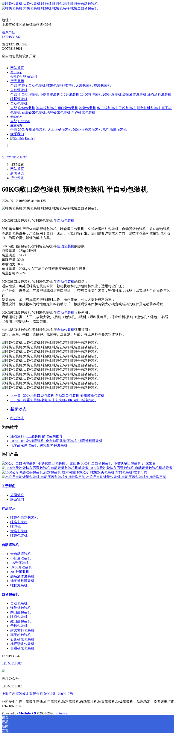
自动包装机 (65, 220)
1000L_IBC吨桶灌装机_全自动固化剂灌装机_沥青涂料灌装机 (56, 441)
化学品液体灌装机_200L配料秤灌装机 (38, 445)
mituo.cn (62, 713)
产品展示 (8, 508)
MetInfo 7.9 (27, 713)
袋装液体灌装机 (22, 576)
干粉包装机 (18, 626)
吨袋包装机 (18, 535)
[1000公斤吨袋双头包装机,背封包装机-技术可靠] (39, 472)
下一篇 (53, 400)
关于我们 (8, 486)
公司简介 (17, 495)
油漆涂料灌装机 (22, 581)
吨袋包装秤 (18, 522)
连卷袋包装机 (20, 608)
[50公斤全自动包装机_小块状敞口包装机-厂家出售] (41, 463)
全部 (13, 85)
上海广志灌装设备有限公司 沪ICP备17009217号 (37, 694)
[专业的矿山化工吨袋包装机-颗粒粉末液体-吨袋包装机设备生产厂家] (88, 6)
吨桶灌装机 (18, 585)
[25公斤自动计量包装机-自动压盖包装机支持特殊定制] (44, 477)
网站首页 (17, 68)
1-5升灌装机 (19, 563)
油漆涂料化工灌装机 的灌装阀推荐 (36, 436)
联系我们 (17, 499)
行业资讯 (17, 178)
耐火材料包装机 (22, 630)
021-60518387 (12, 663)
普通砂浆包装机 (22, 648)
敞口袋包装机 (20, 621)
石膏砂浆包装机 (22, 639)
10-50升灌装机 (21, 567)
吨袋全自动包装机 (24, 517)
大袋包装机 (18, 531)
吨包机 (15, 526)
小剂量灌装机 (20, 558)
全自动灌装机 (20, 554)
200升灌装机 (19, 572)
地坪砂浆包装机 (22, 644)
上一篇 (57, 395)
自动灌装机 (10, 545)
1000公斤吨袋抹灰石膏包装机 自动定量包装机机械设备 (131, 468)
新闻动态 (17, 173)
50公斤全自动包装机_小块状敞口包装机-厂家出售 (118, 463)
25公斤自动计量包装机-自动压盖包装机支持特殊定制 (126, 477)
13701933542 (11, 37)
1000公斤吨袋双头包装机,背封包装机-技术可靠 (112, 472)
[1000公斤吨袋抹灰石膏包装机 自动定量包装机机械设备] (45, 468)
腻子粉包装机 (20, 635)
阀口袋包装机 (20, 612)
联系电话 (8, 32)
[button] (9, 157)
